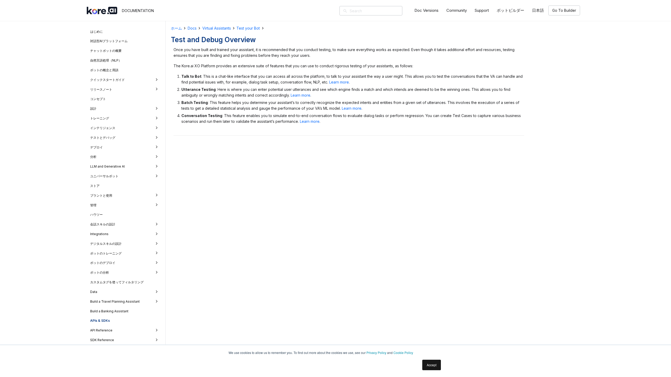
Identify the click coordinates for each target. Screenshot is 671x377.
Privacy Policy (376, 352)
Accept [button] (431, 365)
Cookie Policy (403, 352)
